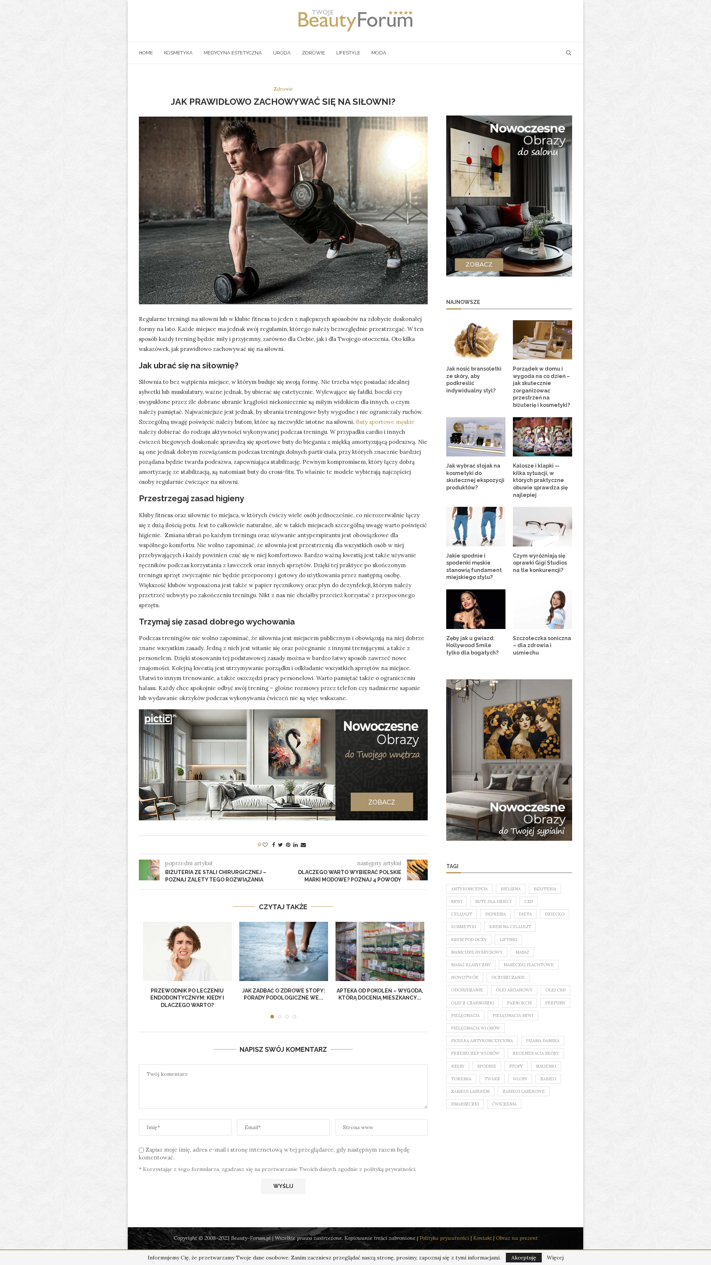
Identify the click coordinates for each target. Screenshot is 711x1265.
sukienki (546, 1066)
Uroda (282, 53)
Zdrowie (313, 53)
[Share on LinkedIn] (295, 844)
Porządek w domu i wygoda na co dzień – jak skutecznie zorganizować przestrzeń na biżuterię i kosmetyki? (541, 387)
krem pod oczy (469, 939)
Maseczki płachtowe (529, 964)
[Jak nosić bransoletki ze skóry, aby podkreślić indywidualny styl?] (475, 340)
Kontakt (482, 1238)
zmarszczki (465, 1104)
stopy (516, 1066)
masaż (522, 952)
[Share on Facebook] (273, 844)
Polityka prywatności (444, 1238)
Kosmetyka (178, 53)
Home (146, 53)
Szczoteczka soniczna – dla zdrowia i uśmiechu (542, 645)
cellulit (461, 914)
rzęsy (457, 1066)
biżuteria (545, 888)
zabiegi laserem (470, 1091)
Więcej (555, 1257)
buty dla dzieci (493, 901)
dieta (525, 914)
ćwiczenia (504, 1104)
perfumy (555, 1002)
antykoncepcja (469, 888)
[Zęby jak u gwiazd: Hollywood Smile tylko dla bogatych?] (475, 609)
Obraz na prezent (517, 1238)
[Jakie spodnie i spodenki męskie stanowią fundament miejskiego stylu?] (475, 526)
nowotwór (464, 977)
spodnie (486, 1066)
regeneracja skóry (536, 1053)
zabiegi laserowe (524, 1091)
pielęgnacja (465, 1015)
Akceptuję (523, 1257)
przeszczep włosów (475, 1053)
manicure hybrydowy (477, 952)
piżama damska (543, 1040)
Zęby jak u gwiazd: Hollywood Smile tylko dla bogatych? (472, 645)
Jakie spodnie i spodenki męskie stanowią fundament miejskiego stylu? (474, 566)
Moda (378, 53)
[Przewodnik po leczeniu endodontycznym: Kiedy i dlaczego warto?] (187, 951)
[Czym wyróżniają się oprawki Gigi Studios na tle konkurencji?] (542, 526)
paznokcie (519, 1002)
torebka (461, 1078)
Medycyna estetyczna (233, 53)
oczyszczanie (508, 977)
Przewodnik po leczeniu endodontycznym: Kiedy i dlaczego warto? (187, 998)
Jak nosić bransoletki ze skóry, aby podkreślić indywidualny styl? (473, 380)
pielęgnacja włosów (475, 1028)
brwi (456, 901)
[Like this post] (265, 844)
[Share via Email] (303, 844)
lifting (508, 939)
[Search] (568, 53)
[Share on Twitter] (280, 844)
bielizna (511, 888)
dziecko (554, 914)
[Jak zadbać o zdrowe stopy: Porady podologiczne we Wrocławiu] (283, 951)
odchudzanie (467, 990)
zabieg (548, 1078)
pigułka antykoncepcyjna (482, 1040)
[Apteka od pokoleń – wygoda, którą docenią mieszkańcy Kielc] (380, 951)
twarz (492, 1078)
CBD (528, 901)
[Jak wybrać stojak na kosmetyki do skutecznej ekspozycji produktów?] (475, 437)
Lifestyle (348, 53)
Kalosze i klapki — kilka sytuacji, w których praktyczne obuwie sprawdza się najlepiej (540, 480)
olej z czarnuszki (472, 1002)
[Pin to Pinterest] (288, 844)
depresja (495, 914)
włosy (520, 1078)
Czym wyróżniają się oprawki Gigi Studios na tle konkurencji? (540, 563)
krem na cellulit (510, 926)
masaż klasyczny (471, 964)
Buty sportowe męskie (385, 421)
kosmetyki (463, 926)
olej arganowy (514, 990)
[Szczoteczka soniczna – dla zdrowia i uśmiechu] (542, 609)
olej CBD (555, 990)
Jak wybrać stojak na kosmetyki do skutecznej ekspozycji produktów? (475, 477)
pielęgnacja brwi (513, 1015)
